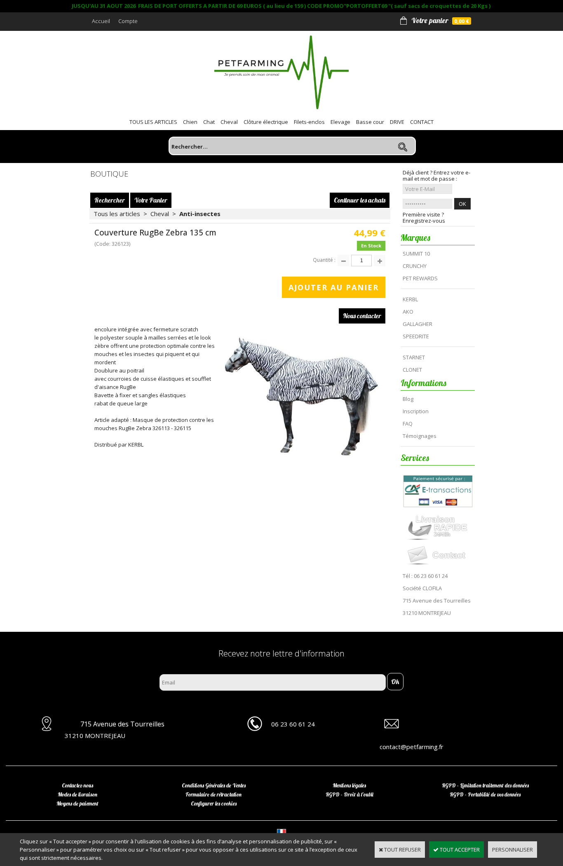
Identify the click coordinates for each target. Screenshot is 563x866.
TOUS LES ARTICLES (153, 122)
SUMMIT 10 (416, 253)
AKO (408, 311)
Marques (415, 237)
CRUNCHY (415, 266)
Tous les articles (117, 214)
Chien (190, 122)
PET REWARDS (420, 278)
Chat (209, 122)
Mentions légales (349, 785)
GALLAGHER (417, 324)
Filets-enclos (309, 122)
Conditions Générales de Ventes (214, 785)
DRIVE (397, 122)
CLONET (412, 369)
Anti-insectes (200, 214)
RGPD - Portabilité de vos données (485, 794)
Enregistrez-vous (424, 221)
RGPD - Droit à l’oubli (349, 794)
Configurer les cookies (214, 803)
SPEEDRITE (416, 336)
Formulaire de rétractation (213, 794)
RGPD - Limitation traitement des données (485, 785)
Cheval (229, 122)
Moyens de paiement (77, 803)
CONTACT (422, 122)
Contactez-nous (77, 785)
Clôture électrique (266, 122)
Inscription (416, 411)
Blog (408, 399)
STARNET (414, 357)
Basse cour (370, 122)
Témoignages (419, 436)
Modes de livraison (77, 794)
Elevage (340, 122)
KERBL (410, 299)
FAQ (408, 423)
